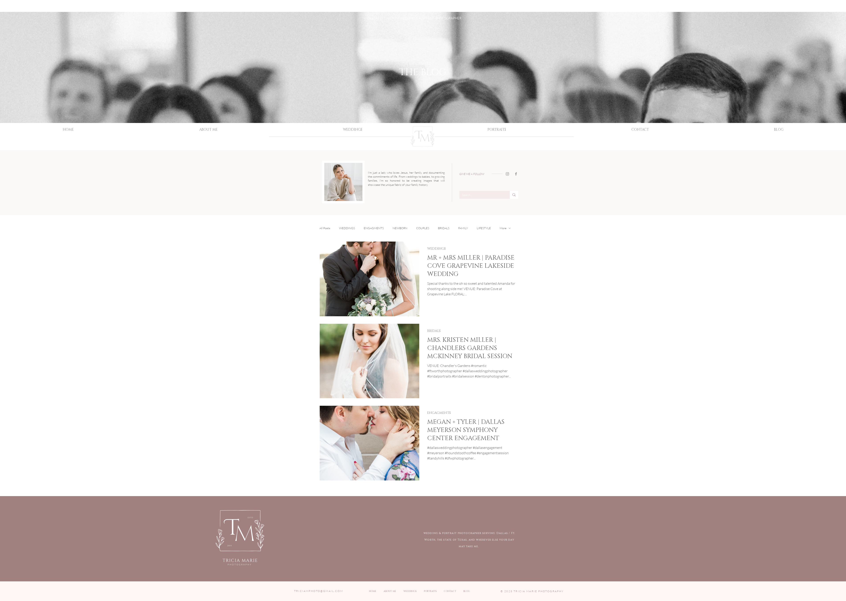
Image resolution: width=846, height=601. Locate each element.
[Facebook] (516, 174)
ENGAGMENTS (374, 228)
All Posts (324, 228)
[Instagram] (507, 174)
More (503, 228)
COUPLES (422, 228)
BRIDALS (443, 228)
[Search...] (514, 195)
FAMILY (463, 228)
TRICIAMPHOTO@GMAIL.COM (318, 591)
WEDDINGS (347, 228)
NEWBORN (400, 228)
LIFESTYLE (484, 228)
